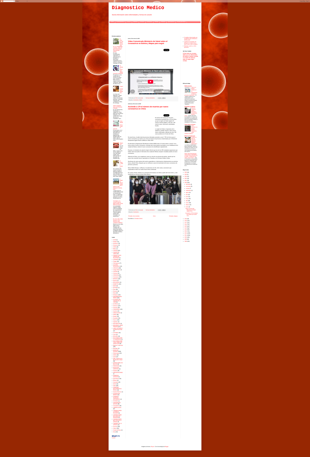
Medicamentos (188, 86)
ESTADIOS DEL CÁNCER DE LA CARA (117, 301)
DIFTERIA (115, 287)
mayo (187, 198)
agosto (187, 192)
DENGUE (115, 278)
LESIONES (115, 332)
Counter (113, 437)
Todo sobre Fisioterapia (190, 153)
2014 (186, 229)
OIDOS (114, 355)
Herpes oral (121, 143)
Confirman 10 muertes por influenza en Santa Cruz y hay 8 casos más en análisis (191, 43)
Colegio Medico (116, 269)
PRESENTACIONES (118, 372)
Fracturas (115, 307)
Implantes (115, 321)
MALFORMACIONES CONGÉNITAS (117, 338)
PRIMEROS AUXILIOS (116, 376)
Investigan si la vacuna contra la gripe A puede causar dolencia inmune (118, 202)
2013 (186, 231)
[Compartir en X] (162, 98)
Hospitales (115, 318)
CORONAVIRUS (120, 21)
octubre (188, 188)
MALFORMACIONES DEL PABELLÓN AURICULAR (117, 342)
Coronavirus (136, 99)
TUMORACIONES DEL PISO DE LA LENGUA (117, 420)
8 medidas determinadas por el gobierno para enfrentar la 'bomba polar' (190, 39)
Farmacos (115, 305)
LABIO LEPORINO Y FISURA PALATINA (118, 329)
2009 (186, 239)
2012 (186, 233)
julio (187, 194)
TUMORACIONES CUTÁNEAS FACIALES (117, 412)
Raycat (152, 446)
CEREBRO (115, 259)
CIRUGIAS (115, 268)
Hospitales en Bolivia (190, 106)
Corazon (142, 21)
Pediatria (163, 21)
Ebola (114, 293)
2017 (186, 222)
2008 (186, 241)
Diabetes (135, 21)
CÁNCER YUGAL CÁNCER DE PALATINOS (117, 256)
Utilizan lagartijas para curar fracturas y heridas (117, 107)
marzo (187, 202)
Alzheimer (115, 243)
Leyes (114, 334)
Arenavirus (115, 245)
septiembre (188, 190)
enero (187, 206)
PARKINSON (116, 366)
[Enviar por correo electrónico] (158, 98)
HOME (112, 21)
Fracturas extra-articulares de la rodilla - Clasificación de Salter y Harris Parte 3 (191, 156)
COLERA (115, 271)
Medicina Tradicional (118, 345)
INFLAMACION (116, 323)
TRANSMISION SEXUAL (116, 403)
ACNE (114, 239)
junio (187, 196)
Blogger (166, 446)
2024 (186, 174)
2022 (186, 178)
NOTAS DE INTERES (115, 351)
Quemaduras (171, 21)
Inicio (154, 216)
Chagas (115, 261)
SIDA (114, 385)
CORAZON (115, 275)
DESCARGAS (116, 282)
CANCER (115, 250)
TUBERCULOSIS (117, 407)
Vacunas (115, 426)
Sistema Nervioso (117, 391)
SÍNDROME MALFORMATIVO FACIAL (117, 389)
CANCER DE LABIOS (116, 253)
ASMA (114, 247)
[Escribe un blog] (160, 98)
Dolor (114, 289)
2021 (186, 180)
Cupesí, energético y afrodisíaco (121, 89)
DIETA (114, 285)
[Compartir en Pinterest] (165, 98)
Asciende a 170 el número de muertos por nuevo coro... (191, 214)
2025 (186, 172)
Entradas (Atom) (138, 218)
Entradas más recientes (134, 216)
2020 (186, 182)
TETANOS (115, 401)
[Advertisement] (155, 29)
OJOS (114, 356)
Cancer (129, 21)
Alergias (115, 241)
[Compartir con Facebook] (163, 98)
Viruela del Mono (181, 21)
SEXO (114, 384)
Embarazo (149, 21)
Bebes (114, 248)
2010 (186, 237)
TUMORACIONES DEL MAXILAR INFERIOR (117, 416)
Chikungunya (116, 263)
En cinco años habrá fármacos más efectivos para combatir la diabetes (118, 220)
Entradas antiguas (173, 216)
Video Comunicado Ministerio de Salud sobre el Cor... (190, 210)
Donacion (115, 291)
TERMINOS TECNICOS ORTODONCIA (116, 398)
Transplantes (116, 405)
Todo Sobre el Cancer (190, 124)
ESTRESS (115, 304)
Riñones (115, 380)
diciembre (188, 184)
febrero (187, 204)
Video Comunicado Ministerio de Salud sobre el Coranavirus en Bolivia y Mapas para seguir (147, 42)
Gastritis (115, 311)
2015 (186, 227)
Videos (140, 99)
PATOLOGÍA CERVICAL (116, 368)
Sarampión (115, 382)
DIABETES (115, 284)
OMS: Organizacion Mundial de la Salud (117, 359)
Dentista (115, 280)
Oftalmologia (116, 353)
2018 (186, 220)
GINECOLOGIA (116, 312)
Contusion (115, 273)
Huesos (115, 320)
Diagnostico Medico (138, 7)
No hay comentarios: (150, 97)
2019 (186, 218)
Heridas (156, 21)
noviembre (188, 186)
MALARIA (115, 336)
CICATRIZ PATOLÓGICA (116, 265)
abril (187, 200)
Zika (114, 431)
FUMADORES (116, 309)
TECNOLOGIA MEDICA (116, 394)
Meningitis (115, 348)
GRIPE (114, 314)
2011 (186, 235)
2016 (186, 225)
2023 (186, 176)
